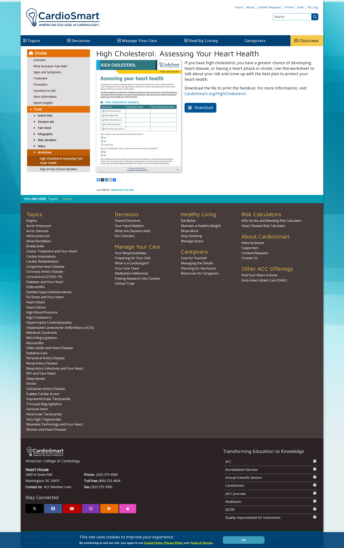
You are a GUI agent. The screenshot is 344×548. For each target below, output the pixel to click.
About (250, 7)
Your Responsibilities (130, 253)
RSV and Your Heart (41, 373)
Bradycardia (35, 246)
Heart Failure (36, 307)
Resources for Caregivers (200, 273)
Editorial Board (252, 243)
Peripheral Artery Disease (45, 358)
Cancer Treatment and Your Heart (51, 251)
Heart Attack (35, 302)
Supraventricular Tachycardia (48, 399)
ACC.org (313, 7)
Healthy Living (203, 40)
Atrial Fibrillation (38, 241)
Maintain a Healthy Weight (201, 226)
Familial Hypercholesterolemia (48, 292)
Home (239, 7)
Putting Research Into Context (137, 278)
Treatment (40, 78)
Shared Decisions (128, 220)
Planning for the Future (198, 268)
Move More (189, 231)
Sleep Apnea (35, 378)
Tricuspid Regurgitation (44, 404)
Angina (31, 220)
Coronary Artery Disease (44, 271)
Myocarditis (35, 343)
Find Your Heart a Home (259, 275)
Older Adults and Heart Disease (49, 348)
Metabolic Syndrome (41, 332)
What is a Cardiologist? (132, 263)
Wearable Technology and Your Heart (54, 424)
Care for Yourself (194, 258)
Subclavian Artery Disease (45, 388)
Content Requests (269, 7)
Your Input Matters (129, 226)
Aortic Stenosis (37, 231)
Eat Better (188, 220)
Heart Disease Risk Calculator (263, 226)
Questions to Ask (44, 90)
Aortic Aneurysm (38, 226)
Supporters (250, 248)
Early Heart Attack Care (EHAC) (264, 280)
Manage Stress (192, 241)
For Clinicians (125, 236)
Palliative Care (36, 353)
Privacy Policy (173, 542)
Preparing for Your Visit (132, 258)
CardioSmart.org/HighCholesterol (215, 93)
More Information (45, 96)
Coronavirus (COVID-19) (44, 276)
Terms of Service (201, 542)
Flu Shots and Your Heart (45, 297)
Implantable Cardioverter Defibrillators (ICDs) (60, 327)
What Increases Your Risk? (50, 66)
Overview (39, 60)
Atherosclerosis (38, 236)
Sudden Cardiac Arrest (42, 394)
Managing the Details (197, 263)
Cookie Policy (153, 542)
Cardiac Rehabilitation (42, 261)
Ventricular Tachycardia (44, 414)
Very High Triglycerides (43, 419)
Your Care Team (127, 268)
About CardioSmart (265, 236)
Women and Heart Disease (46, 429)
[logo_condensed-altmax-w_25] (116, 451)
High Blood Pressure (41, 312)
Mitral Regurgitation (41, 338)
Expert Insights (43, 103)
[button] (24, 40)
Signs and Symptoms (47, 72)
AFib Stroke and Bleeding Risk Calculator (271, 220)
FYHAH (289, 7)
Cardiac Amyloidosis (41, 256)
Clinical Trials (125, 283)
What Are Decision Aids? (133, 231)
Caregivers (255, 40)
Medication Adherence (131, 273)
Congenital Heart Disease (45, 266)
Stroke (41, 53)
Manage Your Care (139, 40)
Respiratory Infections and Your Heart (54, 368)
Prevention (40, 84)
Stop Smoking (191, 236)
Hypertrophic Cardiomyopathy (49, 322)
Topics (53, 199)
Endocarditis (35, 287)
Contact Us (249, 258)
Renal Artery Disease (41, 363)
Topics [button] (33, 40)
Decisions (81, 40)
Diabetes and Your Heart (44, 282)
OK (244, 540)
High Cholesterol (39, 317)
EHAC (300, 7)
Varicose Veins (37, 409)
